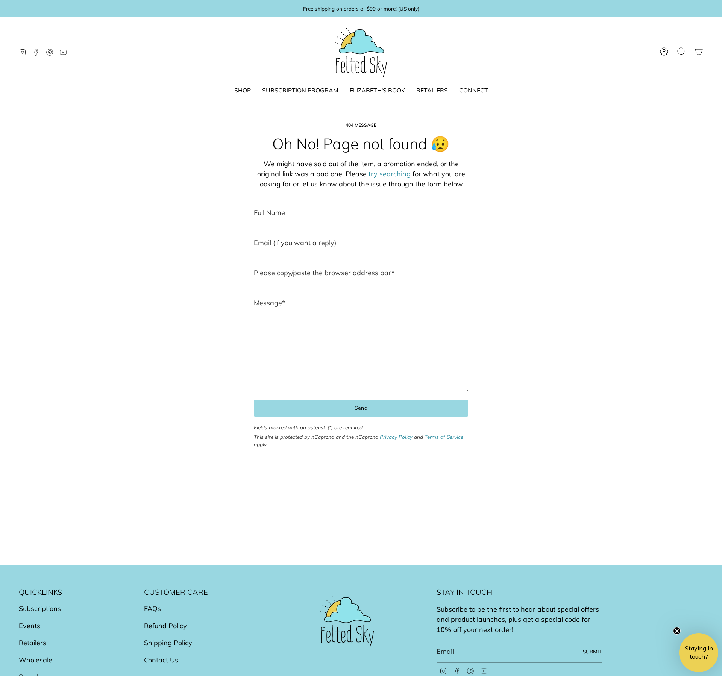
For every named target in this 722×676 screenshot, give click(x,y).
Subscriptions (40, 608)
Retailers (32, 642)
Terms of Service (444, 436)
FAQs (152, 608)
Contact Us (161, 660)
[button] (242, 90)
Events (29, 625)
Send (361, 408)
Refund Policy (165, 625)
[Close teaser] (677, 631)
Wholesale (35, 660)
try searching (390, 174)
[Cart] (698, 51)
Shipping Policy (168, 642)
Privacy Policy (396, 436)
